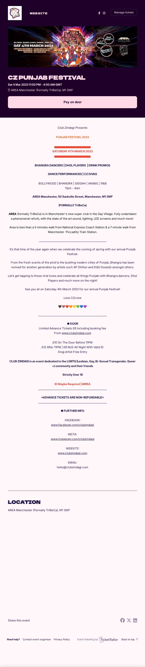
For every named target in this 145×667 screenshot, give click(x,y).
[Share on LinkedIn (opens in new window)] (135, 620)
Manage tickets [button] (123, 12)
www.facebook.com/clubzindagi (72, 425)
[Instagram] (104, 13)
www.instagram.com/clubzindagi (72, 439)
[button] (37, 639)
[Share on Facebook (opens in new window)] (122, 620)
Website (38, 13)
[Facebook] (99, 13)
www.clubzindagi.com (76, 333)
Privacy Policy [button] (62, 639)
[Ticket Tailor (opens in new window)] (108, 639)
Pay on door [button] (73, 102)
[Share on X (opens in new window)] (129, 620)
